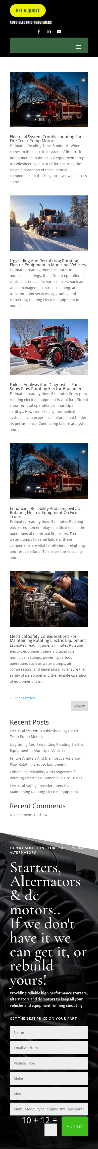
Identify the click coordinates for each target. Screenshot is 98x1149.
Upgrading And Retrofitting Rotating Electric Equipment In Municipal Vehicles (48, 263)
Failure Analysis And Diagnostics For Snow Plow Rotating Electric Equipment (47, 386)
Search (79, 706)
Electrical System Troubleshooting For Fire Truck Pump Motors (46, 138)
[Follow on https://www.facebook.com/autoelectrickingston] (39, 31)
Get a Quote (28, 10)
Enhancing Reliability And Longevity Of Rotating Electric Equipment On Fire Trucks (46, 512)
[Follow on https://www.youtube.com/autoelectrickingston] (59, 31)
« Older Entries (22, 698)
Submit (75, 1126)
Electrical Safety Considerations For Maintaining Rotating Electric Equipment (48, 638)
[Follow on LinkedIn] (49, 31)
